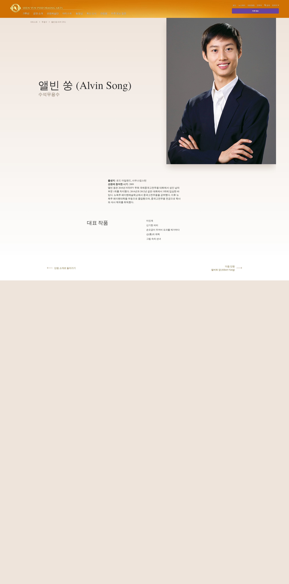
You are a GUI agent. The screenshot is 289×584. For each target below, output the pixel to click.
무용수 (44, 22)
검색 (268, 5)
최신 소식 (91, 13)
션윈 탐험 (251, 5)
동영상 (79, 13)
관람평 (103, 13)
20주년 (26, 13)
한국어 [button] (274, 5)
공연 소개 (38, 13)
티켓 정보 (255, 11)
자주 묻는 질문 (118, 13)
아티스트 (67, 13)
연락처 (259, 5)
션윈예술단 (53, 13)
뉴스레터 (241, 5)
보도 (234, 5)
